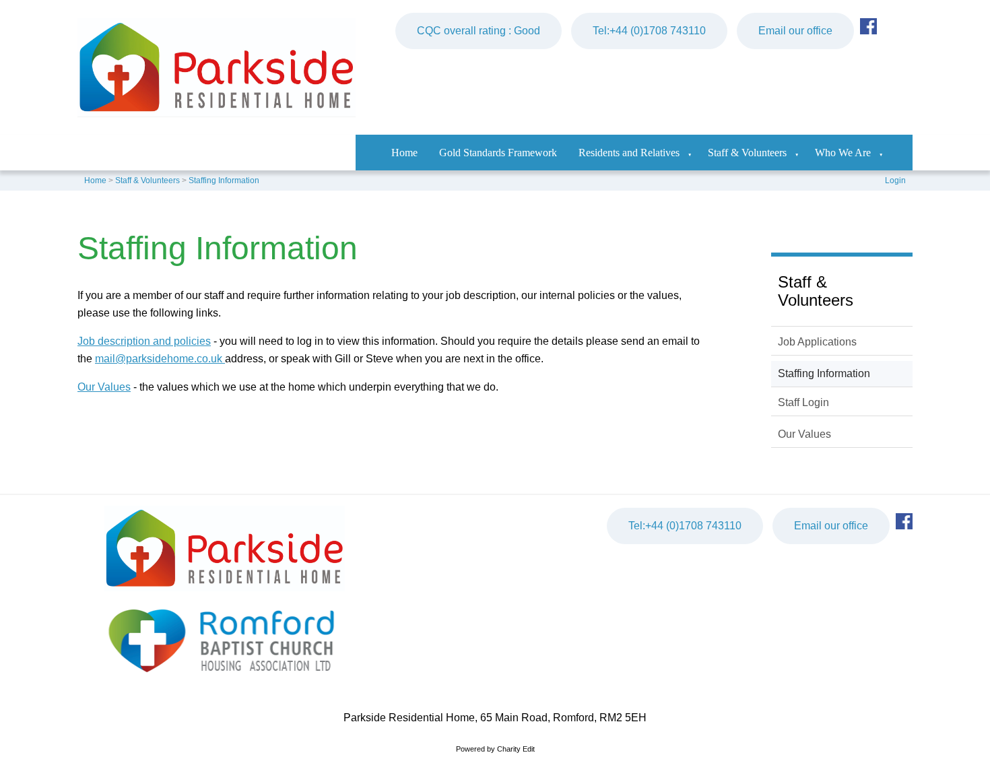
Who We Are (843, 152)
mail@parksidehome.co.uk (160, 358)
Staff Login (803, 402)
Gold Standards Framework (498, 152)
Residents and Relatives (629, 152)
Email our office (795, 30)
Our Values (104, 387)
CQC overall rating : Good (478, 30)
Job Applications (817, 342)
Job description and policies (144, 341)
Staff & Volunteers (747, 152)
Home (404, 152)
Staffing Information (224, 180)
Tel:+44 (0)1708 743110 (649, 30)
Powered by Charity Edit (495, 749)
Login (895, 180)
